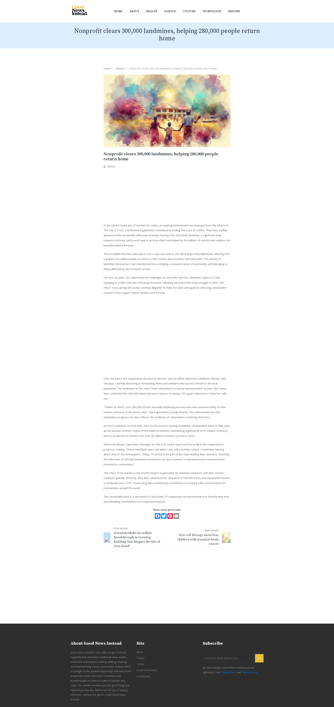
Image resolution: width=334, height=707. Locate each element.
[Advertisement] (167, 196)
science (170, 11)
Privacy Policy (228, 672)
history (234, 11)
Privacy (141, 658)
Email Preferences (147, 670)
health (151, 11)
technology (211, 11)
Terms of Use (249, 672)
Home (118, 11)
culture (189, 11)
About (134, 11)
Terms (140, 664)
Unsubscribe (143, 676)
